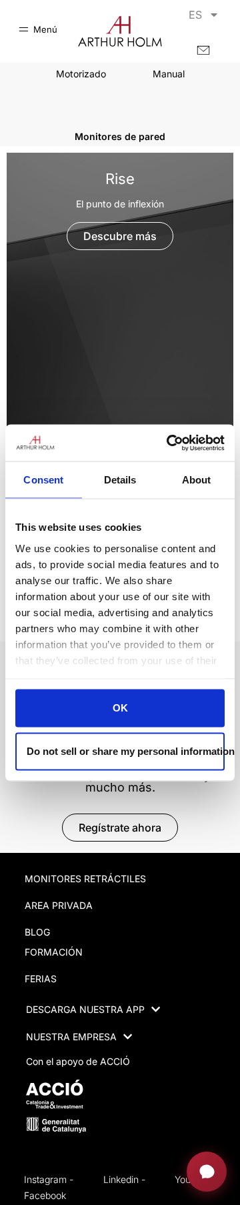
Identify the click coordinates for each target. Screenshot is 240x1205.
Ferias (41, 978)
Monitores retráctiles (85, 878)
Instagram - (48, 1179)
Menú (45, 29)
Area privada (59, 905)
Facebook (45, 1195)
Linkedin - (124, 1179)
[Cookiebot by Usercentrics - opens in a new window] (169, 442)
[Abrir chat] (207, 1172)
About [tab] (196, 479)
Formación (54, 952)
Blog (37, 932)
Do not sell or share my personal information (126, 750)
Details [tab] (120, 479)
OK (120, 708)
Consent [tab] (43, 479)
